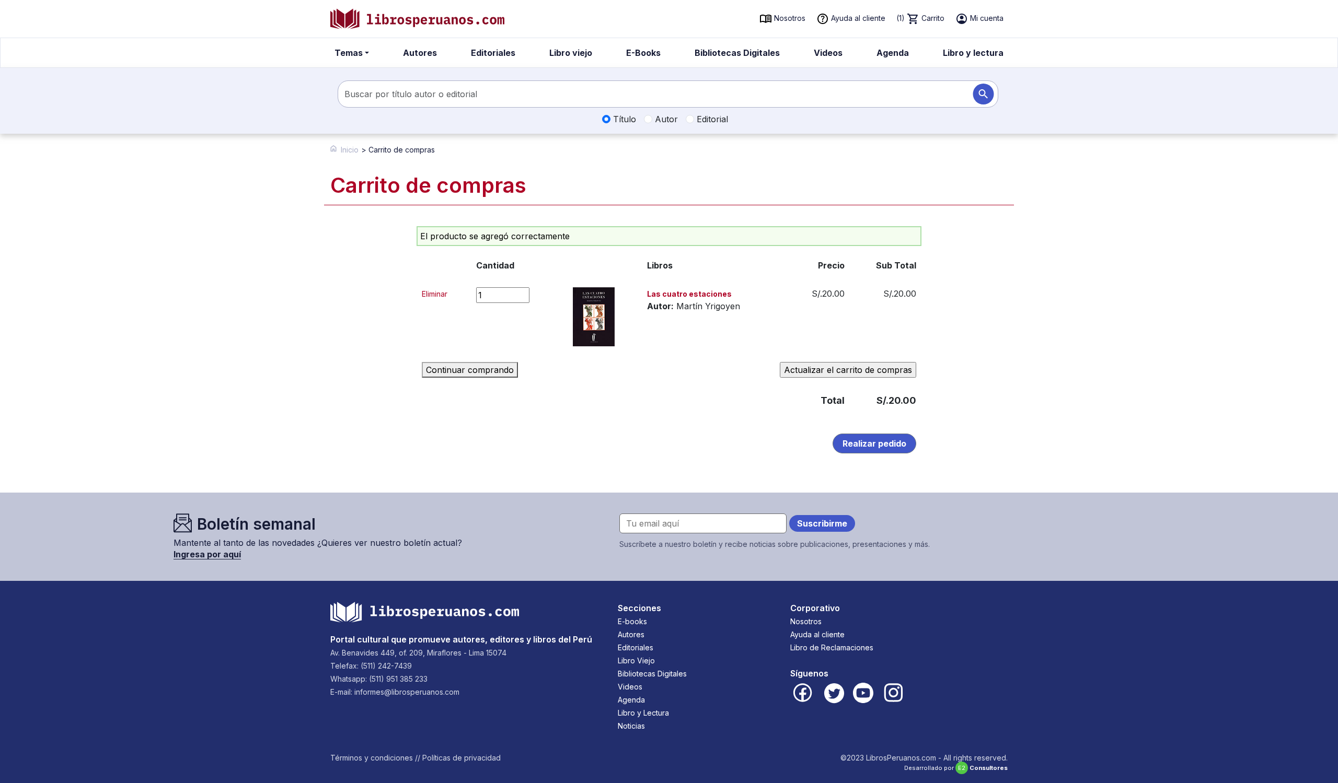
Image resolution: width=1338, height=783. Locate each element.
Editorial (711, 119)
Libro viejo (570, 53)
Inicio (350, 149)
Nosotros (788, 18)
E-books (632, 621)
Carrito (920, 18)
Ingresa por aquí (207, 554)
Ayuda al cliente (857, 18)
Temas (348, 53)
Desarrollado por (956, 768)
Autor (665, 119)
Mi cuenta (986, 18)
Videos (828, 53)
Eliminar (434, 293)
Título (623, 119)
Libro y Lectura (643, 712)
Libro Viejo (636, 660)
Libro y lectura (973, 53)
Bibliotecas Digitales (737, 53)
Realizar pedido (874, 443)
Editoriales (493, 53)
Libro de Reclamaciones (831, 647)
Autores (420, 53)
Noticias (631, 725)
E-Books (643, 53)
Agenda (892, 53)
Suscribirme (822, 523)
